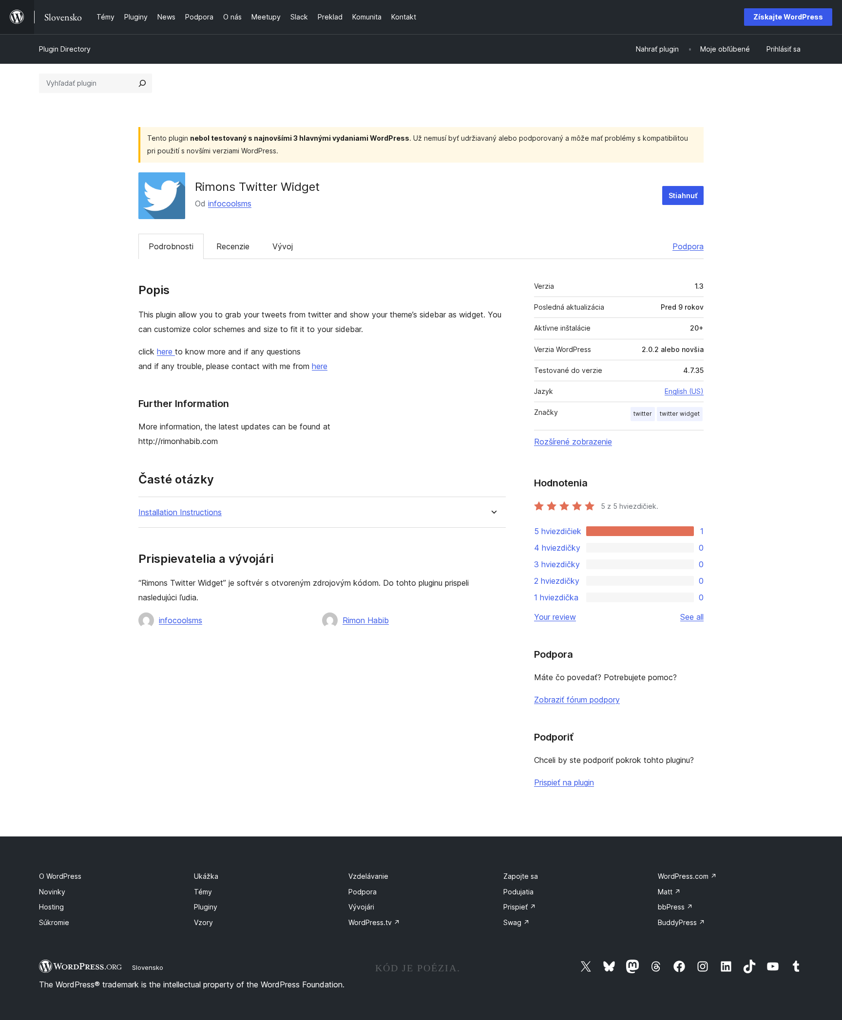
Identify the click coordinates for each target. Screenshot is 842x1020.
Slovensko (147, 967)
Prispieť (519, 907)
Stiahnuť (683, 195)
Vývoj (282, 246)
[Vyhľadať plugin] (142, 83)
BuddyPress (681, 922)
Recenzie (232, 246)
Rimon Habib (366, 620)
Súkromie (54, 922)
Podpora (688, 246)
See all (692, 617)
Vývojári (361, 907)
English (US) (684, 391)
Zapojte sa (520, 876)
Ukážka (206, 876)
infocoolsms (229, 203)
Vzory (203, 922)
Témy (203, 892)
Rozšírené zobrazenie (573, 441)
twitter (642, 413)
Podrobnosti (171, 246)
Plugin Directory (65, 49)
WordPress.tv (374, 922)
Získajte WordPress (788, 17)
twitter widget (680, 413)
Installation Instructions (180, 512)
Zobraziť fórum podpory (577, 700)
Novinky (52, 892)
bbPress (675, 907)
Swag (516, 922)
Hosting (51, 907)
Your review (555, 617)
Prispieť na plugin (564, 782)
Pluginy (205, 907)
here (166, 351)
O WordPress (60, 876)
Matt (669, 892)
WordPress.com (687, 876)
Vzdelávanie (368, 876)
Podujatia (518, 892)
